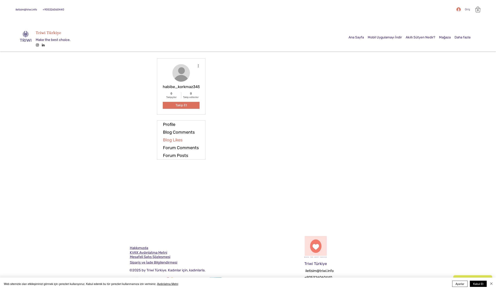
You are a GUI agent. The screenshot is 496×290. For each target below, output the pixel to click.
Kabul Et (478, 284)
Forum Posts (175, 155)
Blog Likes (173, 140)
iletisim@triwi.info (26, 9)
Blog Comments (179, 132)
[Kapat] (491, 284)
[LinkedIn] (43, 45)
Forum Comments (181, 147)
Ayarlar (460, 284)
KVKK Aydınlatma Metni (148, 252)
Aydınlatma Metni (167, 284)
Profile (169, 124)
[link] (477, 9)
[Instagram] (37, 45)
